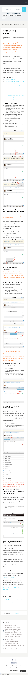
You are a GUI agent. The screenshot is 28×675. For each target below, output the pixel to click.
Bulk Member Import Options (12, 643)
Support (22, 665)
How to (11, 15)
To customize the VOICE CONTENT (15, 87)
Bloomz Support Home (6, 24)
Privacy (13, 665)
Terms (18, 665)
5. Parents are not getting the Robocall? (14, 99)
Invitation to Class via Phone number (14, 648)
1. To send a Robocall (10, 79)
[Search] (24, 9)
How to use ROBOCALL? (11, 625)
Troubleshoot (18, 15)
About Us (5, 665)
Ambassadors (19, 667)
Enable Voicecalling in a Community (14, 631)
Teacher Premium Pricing (11, 641)
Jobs (10, 665)
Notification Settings (10, 639)
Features (5, 15)
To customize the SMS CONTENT (14, 89)
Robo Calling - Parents (8, 577)
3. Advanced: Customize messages (13, 85)
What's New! (17, 24)
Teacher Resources (10, 667)
